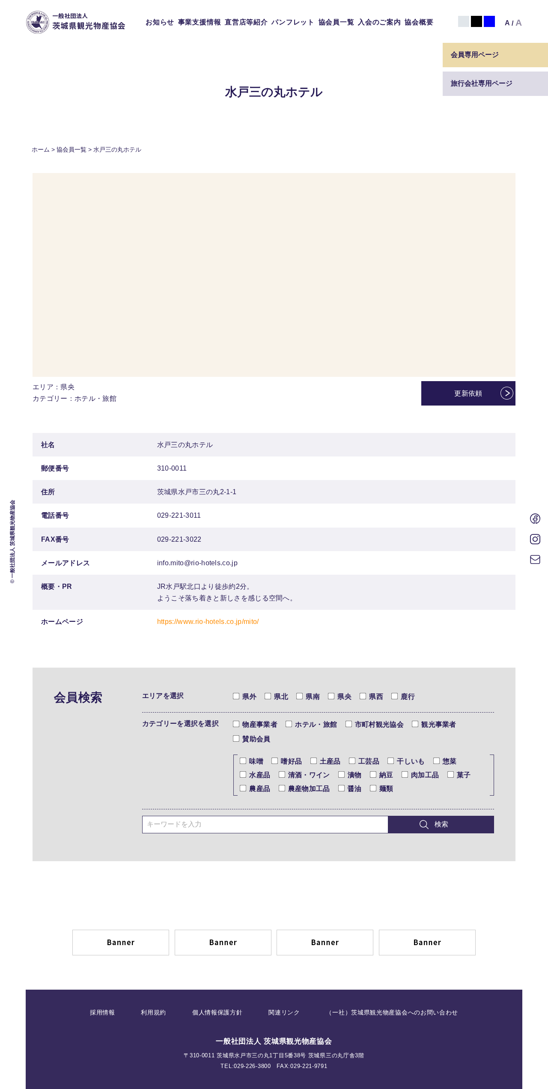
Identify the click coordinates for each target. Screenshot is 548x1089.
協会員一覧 (336, 22)
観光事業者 (438, 724)
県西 (376, 696)
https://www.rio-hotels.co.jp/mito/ (208, 621)
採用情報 (102, 1012)
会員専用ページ (475, 54)
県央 (344, 696)
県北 (281, 696)
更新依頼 (468, 393)
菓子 (464, 775)
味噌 (256, 761)
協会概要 (419, 22)
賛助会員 (256, 739)
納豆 (386, 775)
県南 (313, 696)
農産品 (259, 788)
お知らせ (160, 22)
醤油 (355, 788)
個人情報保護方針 (217, 1012)
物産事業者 (259, 724)
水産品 (259, 775)
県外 (249, 696)
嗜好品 (291, 761)
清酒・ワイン (309, 775)
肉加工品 (425, 775)
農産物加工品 (309, 788)
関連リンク (284, 1012)
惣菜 (450, 761)
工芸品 (368, 761)
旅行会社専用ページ (481, 83)
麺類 (386, 788)
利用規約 (153, 1012)
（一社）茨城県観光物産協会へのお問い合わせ (392, 1012)
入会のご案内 (379, 22)
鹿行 (408, 696)
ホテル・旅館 (316, 724)
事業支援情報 (199, 22)
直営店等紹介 (246, 22)
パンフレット (293, 22)
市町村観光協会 (379, 724)
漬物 (355, 775)
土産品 (330, 761)
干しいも (411, 761)
